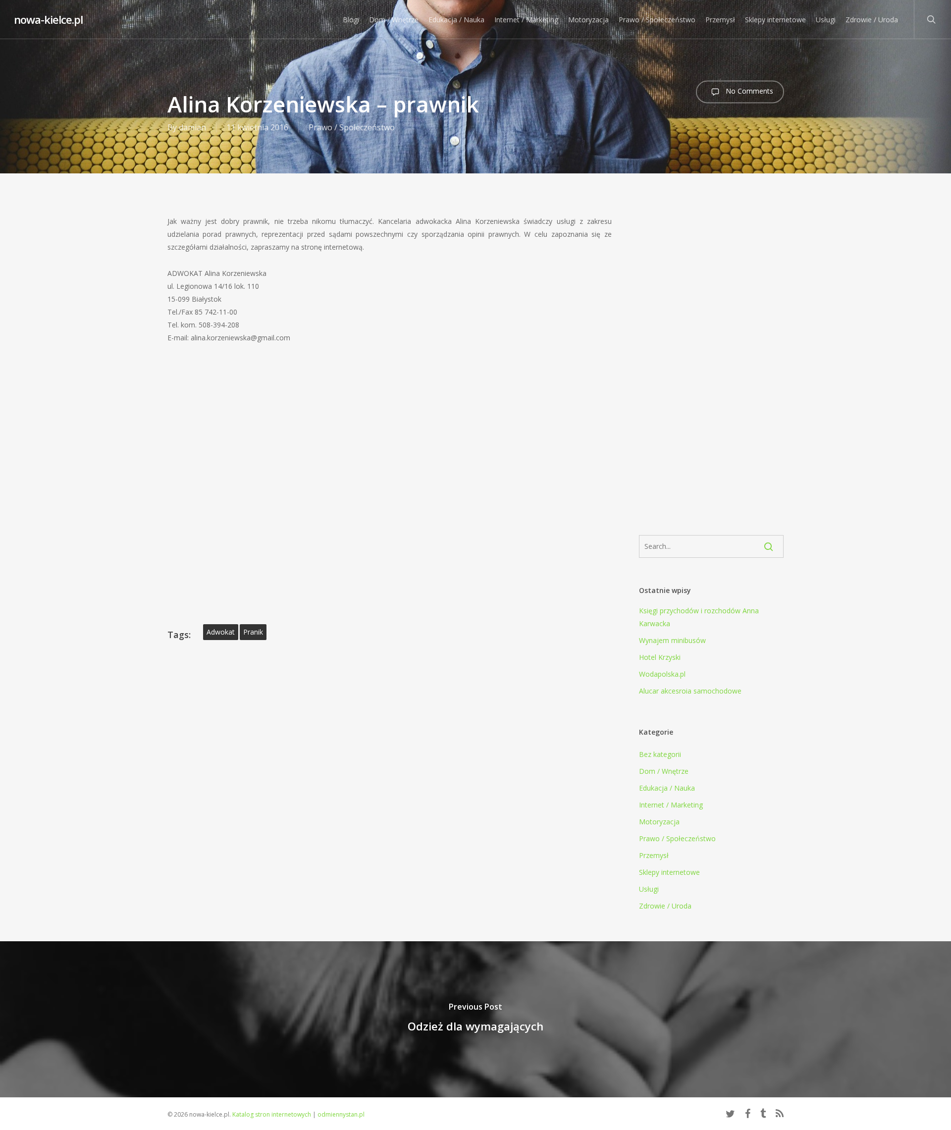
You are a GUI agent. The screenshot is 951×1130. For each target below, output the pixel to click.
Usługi (649, 889)
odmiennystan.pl (341, 1114)
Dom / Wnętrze (663, 771)
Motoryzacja (659, 821)
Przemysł (654, 855)
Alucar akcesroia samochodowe (690, 691)
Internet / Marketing (671, 804)
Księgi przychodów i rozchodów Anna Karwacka (699, 617)
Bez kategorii (660, 754)
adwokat (221, 632)
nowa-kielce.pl (48, 19)
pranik (253, 632)
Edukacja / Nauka (667, 788)
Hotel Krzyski (660, 657)
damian (192, 127)
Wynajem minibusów (672, 640)
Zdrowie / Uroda (665, 906)
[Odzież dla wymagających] (475, 1019)
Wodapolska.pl (662, 674)
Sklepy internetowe (669, 872)
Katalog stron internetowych (271, 1114)
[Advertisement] (711, 361)
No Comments (748, 91)
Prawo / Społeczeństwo (352, 127)
